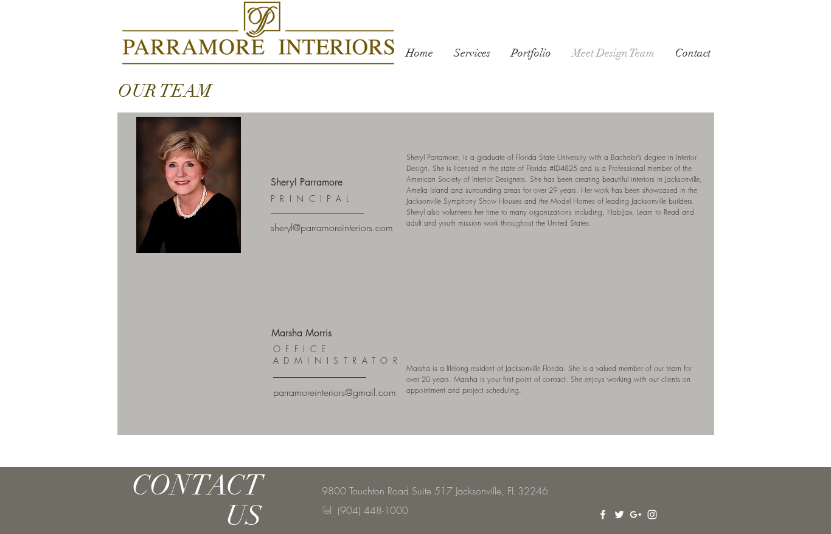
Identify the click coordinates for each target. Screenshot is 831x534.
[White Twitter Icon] (619, 514)
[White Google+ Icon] (636, 514)
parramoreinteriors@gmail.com (334, 392)
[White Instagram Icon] (652, 514)
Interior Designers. (499, 179)
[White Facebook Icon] (603, 514)
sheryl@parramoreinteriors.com (332, 227)
